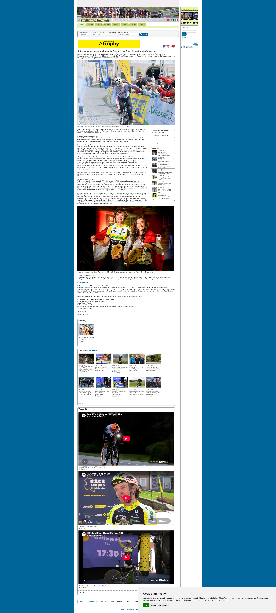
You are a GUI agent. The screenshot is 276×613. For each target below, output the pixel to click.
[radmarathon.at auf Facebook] (163, 47)
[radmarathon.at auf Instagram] (168, 47)
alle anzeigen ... (92, 350)
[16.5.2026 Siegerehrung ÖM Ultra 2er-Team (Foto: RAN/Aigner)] (103, 363)
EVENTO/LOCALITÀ (123, 32)
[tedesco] (167, 20)
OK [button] (146, 605)
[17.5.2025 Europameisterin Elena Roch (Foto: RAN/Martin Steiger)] (137, 387)
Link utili (133, 24)
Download (116, 24)
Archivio (184, 37)
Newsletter (87, 27)
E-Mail (183, 30)
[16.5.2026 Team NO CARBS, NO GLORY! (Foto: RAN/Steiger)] (137, 363)
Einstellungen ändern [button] (159, 605)
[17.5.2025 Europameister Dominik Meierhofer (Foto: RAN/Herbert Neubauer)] (154, 387)
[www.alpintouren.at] (189, 45)
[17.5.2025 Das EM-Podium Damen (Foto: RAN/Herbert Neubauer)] (103, 387)
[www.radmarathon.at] (93, 21)
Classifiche (99, 24)
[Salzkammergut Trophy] (109, 47)
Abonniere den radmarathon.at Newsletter (94, 601)
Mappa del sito (129, 609)
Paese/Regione (84, 32)
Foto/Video (107, 24)
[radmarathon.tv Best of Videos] (189, 16)
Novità (81, 24)
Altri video (81, 592)
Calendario (90, 24)
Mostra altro (154, 199)
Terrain (94, 32)
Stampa (123, 609)
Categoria (101, 32)
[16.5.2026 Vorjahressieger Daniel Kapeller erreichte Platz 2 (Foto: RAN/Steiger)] (120, 363)
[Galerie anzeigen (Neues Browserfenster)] (86, 335)
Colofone (136, 609)
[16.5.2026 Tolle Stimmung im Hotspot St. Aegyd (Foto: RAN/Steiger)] (86, 387)
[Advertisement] (128, 3)
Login (141, 24)
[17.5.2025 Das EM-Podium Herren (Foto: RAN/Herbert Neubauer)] (120, 387)
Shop (124, 24)
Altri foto (81, 403)
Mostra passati (113, 32)
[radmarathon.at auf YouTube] (173, 47)
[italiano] (176, 20)
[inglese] (172, 20)
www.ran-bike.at (82, 282)
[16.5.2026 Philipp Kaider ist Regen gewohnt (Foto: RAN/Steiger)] (154, 363)
